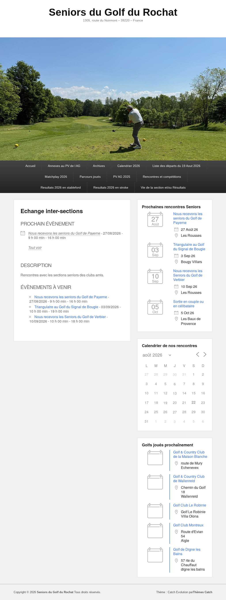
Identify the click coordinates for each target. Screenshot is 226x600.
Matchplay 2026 (56, 176)
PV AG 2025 (121, 176)
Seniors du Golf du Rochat (113, 12)
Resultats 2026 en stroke (110, 187)
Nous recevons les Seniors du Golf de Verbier (70, 316)
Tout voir (34, 247)
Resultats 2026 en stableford (61, 187)
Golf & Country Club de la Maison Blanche (190, 454)
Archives (99, 166)
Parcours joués (90, 176)
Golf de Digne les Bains (186, 551)
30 (175, 374)
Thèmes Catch (202, 592)
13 (175, 393)
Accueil (30, 166)
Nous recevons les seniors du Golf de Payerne (64, 233)
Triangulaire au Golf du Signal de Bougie (66, 306)
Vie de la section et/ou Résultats (163, 187)
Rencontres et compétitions (162, 176)
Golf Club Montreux (188, 524)
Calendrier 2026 (128, 166)
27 (175, 412)
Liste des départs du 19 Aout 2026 (176, 166)
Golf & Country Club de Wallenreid (189, 478)
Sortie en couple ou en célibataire (188, 303)
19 (165, 402)
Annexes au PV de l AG (64, 166)
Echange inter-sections (52, 211)
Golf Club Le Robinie (189, 505)
